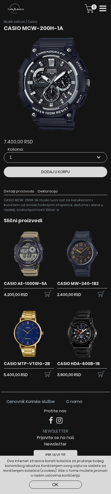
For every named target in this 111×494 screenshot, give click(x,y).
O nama (74, 401)
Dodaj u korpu (55, 171)
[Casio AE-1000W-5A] (29, 277)
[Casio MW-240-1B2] (82, 277)
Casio (32, 21)
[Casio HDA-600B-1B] (82, 357)
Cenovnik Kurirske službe (30, 401)
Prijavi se (56, 455)
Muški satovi (14, 21)
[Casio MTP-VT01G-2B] (29, 357)
